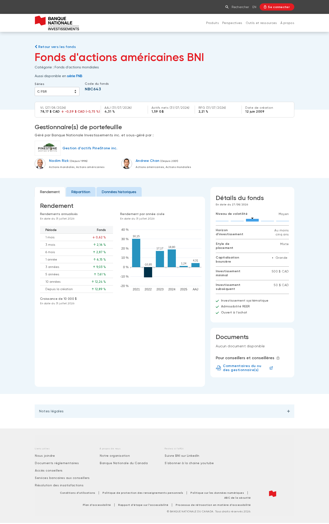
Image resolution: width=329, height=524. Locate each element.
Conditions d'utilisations (77, 492)
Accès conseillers (49, 470)
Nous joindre (45, 455)
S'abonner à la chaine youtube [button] (189, 463)
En (254, 7)
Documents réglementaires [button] (57, 463)
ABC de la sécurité (237, 497)
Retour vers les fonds (56, 47)
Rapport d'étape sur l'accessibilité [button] (143, 505)
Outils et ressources (261, 23)
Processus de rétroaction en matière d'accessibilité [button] (213, 505)
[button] (228, 7)
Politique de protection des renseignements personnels (143, 492)
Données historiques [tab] (119, 192)
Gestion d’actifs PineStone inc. (89, 148)
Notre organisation (115, 455)
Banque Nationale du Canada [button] (124, 463)
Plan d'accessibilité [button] (97, 505)
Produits (212, 23)
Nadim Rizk (59, 161)
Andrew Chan (147, 161)
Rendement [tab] (50, 192)
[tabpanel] (120, 292)
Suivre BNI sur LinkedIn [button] (182, 455)
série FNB (74, 76)
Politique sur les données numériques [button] (217, 492)
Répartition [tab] (80, 192)
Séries (39, 84)
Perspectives (232, 23)
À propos (287, 23)
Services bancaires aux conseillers (62, 478)
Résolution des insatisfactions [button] (59, 485)
